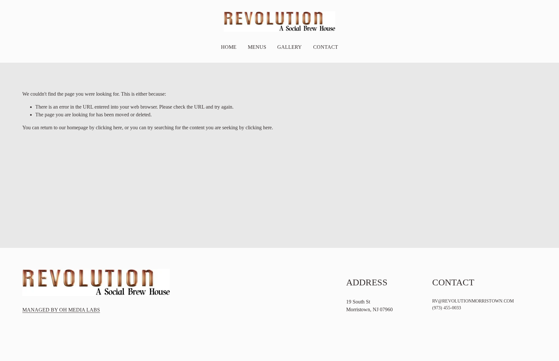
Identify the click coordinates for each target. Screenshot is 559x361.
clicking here (109, 127)
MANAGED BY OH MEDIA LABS (61, 310)
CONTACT (325, 47)
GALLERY (289, 47)
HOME (228, 47)
